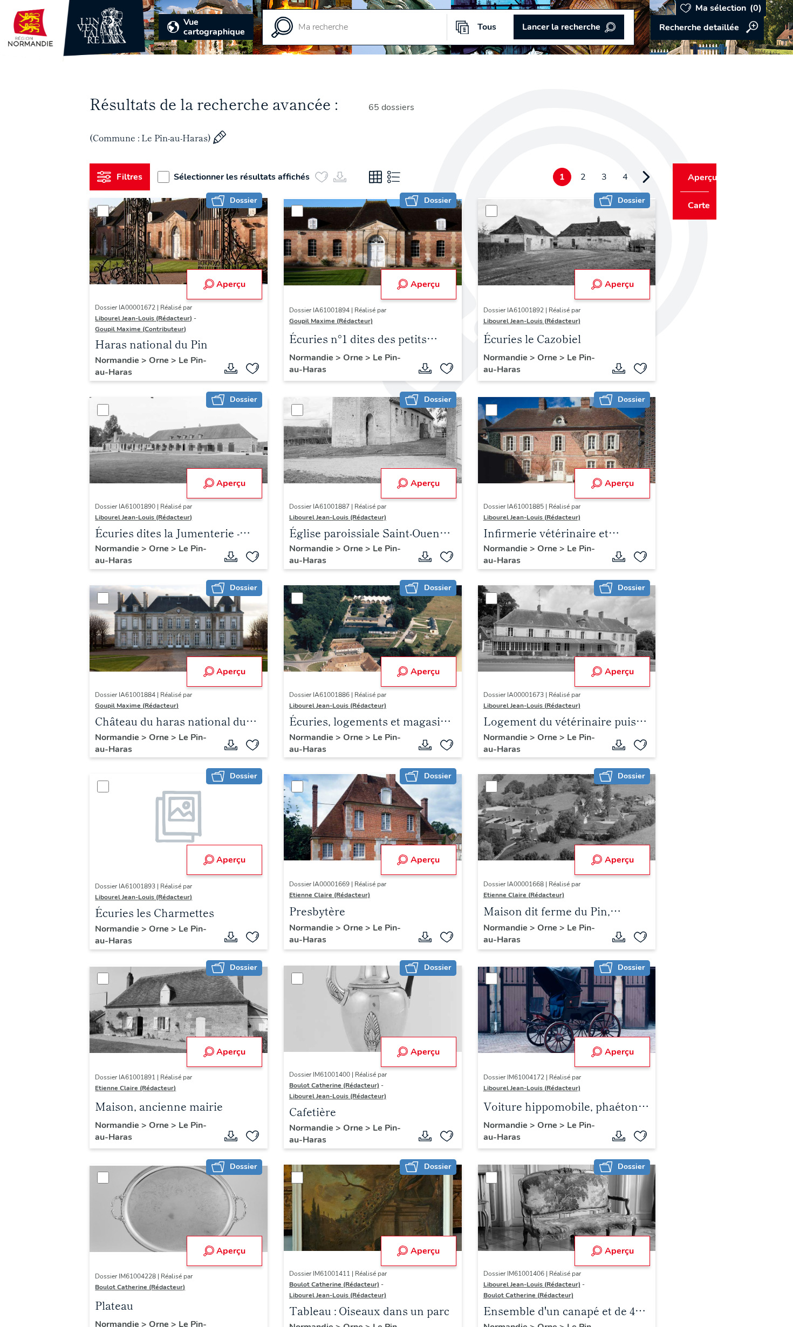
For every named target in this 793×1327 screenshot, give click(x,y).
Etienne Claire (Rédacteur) (325, 895)
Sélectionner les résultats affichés (246, 177)
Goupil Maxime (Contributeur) (144, 329)
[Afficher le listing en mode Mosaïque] (379, 176)
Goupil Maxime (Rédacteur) (327, 321)
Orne (164, 360)
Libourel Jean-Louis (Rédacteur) (147, 318)
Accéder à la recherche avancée (707, 27)
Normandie (122, 360)
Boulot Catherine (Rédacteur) (330, 1085)
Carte (692, 205)
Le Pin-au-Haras (146, 366)
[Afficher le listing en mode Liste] (398, 176)
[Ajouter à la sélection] (248, 368)
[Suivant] (626, 177)
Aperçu (227, 284)
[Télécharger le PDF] (227, 368)
